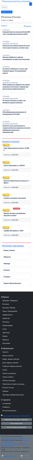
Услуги (4, 370)
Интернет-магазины (13, 245)
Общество (6, 318)
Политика (5, 322)
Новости (4, 26)
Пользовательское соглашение (10, 444)
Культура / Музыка (8, 308)
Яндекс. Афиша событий (10, 359)
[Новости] (27, 26)
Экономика (6, 343)
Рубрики (5, 391)
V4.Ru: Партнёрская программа (16, 427)
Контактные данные (9, 411)
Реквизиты (6, 407)
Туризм (4, 336)
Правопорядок (7, 325)
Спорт (4, 329)
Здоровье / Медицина (10, 301)
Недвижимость (7, 315)
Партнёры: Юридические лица (13, 395)
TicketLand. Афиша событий (12, 366)
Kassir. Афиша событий (10, 363)
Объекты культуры (8, 380)
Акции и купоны (10, 141)
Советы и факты (7, 377)
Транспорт (6, 333)
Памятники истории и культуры (13, 384)
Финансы (5, 340)
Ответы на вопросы (9, 373)
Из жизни (5, 304)
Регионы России (8, 388)
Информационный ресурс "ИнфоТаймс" (16, 419)
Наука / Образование (9, 311)
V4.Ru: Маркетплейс (16, 423)
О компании (6, 403)
